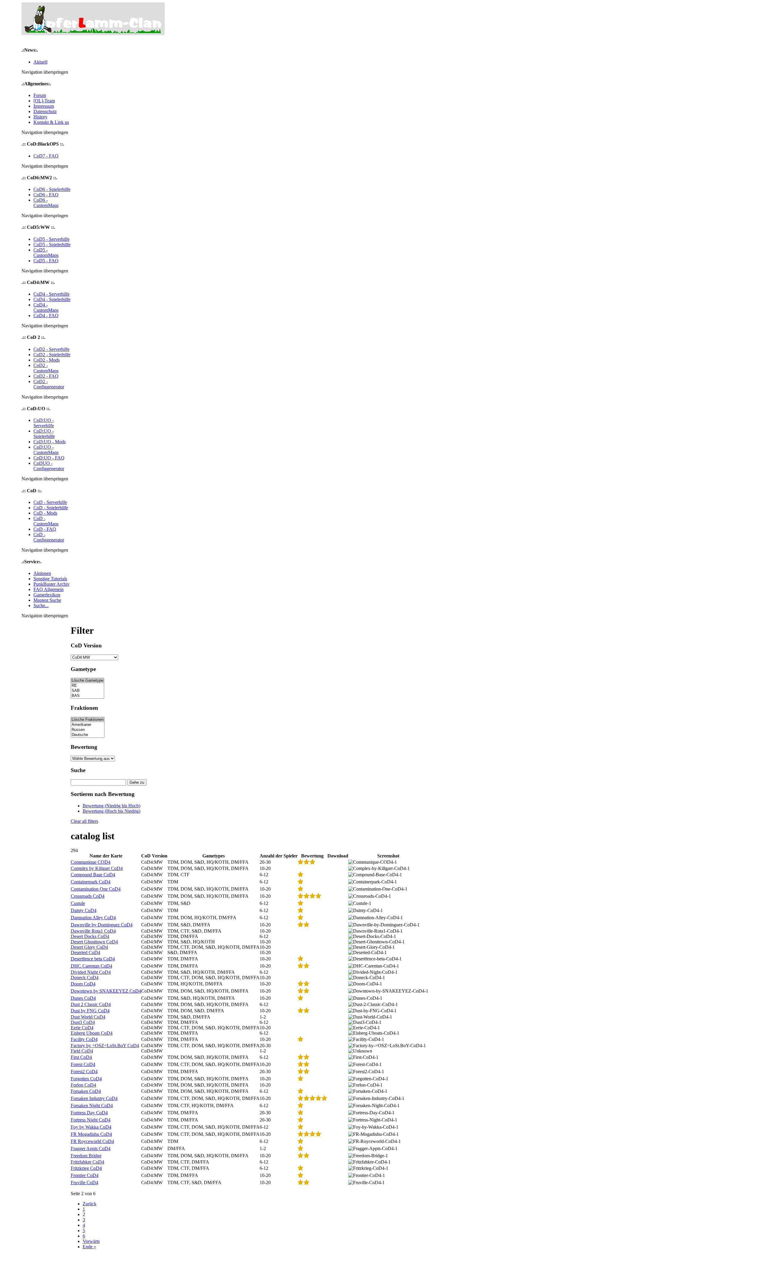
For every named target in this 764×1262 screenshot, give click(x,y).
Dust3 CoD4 (83, 1022)
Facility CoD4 (84, 1039)
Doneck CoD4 (84, 977)
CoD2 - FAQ (45, 376)
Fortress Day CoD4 (89, 1112)
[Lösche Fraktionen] (87, 719)
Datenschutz (45, 111)
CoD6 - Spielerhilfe (51, 189)
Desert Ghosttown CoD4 (94, 941)
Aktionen (42, 573)
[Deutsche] (87, 735)
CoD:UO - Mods (49, 441)
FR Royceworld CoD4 (92, 1141)
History (40, 116)
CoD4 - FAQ (45, 315)
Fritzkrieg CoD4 (86, 1168)
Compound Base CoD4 (93, 874)
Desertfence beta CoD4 (93, 958)
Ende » (89, 1246)
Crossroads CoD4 (87, 896)
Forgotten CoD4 (86, 1078)
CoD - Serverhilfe (50, 502)
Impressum (43, 106)
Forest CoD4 (83, 1064)
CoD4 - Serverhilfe (51, 294)
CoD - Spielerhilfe (50, 507)
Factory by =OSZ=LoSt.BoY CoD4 (105, 1045)
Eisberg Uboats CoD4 (92, 1033)
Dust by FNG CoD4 (90, 1010)
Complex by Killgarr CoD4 (97, 868)
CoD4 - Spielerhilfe (51, 299)
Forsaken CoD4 (86, 1091)
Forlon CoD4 (83, 1084)
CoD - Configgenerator (48, 537)
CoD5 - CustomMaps (45, 252)
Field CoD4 (82, 1050)
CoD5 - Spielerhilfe (51, 244)
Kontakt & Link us (51, 122)
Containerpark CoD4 (90, 881)
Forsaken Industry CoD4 (94, 1098)
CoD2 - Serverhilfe (51, 349)
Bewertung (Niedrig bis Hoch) (111, 805)
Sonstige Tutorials (50, 578)
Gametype (83, 669)
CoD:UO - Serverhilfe (43, 423)
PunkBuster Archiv (51, 584)
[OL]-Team (44, 100)
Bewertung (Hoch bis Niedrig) (111, 811)
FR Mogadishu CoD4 (91, 1134)
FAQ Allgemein (48, 589)
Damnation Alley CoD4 (93, 917)
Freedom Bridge (86, 1155)
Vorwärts (91, 1241)
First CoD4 (81, 1057)
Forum (39, 95)
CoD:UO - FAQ (48, 457)
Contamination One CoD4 (96, 888)
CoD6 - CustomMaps (45, 203)
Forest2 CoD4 (84, 1071)
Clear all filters (84, 821)
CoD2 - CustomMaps (45, 368)
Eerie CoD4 (82, 1027)
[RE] (87, 685)
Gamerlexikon (46, 594)
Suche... (41, 605)
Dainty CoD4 (83, 910)
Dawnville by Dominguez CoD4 (102, 924)
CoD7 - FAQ (45, 155)
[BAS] (87, 695)
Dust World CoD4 (88, 1016)
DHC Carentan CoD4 (91, 965)
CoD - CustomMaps (45, 521)
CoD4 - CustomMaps (45, 307)
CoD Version (86, 645)
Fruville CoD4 (84, 1182)
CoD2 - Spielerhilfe (51, 354)
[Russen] (87, 729)
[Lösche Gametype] (87, 680)
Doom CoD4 (83, 983)
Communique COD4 (90, 862)
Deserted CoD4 (85, 952)
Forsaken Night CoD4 (92, 1105)
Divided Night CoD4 (91, 972)
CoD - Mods (45, 513)
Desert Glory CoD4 (89, 947)
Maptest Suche (47, 600)
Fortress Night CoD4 (90, 1119)
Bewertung (84, 747)
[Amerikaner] (87, 724)
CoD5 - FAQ (45, 260)
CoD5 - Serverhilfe (51, 239)
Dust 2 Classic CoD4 (91, 1004)
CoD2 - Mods (46, 359)
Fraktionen (84, 708)
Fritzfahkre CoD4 (87, 1161)
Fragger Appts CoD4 (90, 1148)
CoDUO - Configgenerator (48, 466)
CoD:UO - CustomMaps (45, 450)
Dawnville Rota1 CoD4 (93, 931)
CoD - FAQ (44, 529)
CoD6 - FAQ (45, 194)
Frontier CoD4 (84, 1175)
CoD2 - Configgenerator (48, 384)
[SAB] (87, 690)
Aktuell (40, 61)
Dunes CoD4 (83, 998)
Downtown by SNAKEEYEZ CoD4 (106, 990)
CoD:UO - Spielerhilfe (44, 433)
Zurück (89, 1203)
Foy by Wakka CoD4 (91, 1127)
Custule (78, 903)
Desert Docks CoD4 (90, 936)
